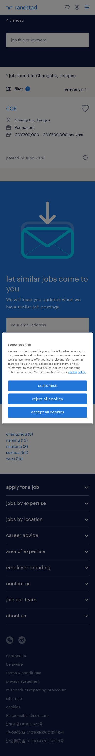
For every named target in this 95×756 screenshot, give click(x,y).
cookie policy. (77, 372)
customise (47, 385)
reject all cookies (47, 398)
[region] (47, 378)
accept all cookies (47, 412)
